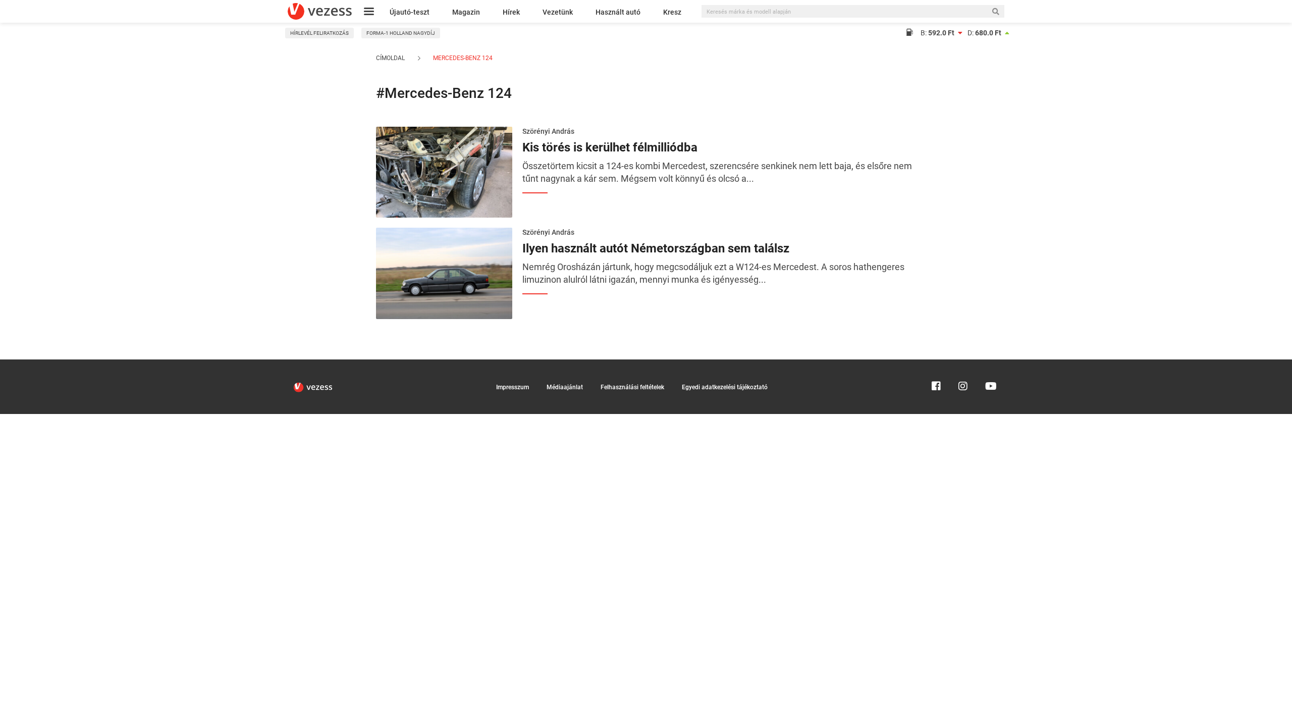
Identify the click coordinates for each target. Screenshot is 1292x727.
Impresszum (512, 387)
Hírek (511, 12)
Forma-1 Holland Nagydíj (400, 33)
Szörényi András (548, 131)
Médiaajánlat (565, 387)
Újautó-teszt (409, 12)
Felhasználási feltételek (632, 387)
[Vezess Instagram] (962, 364)
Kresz (672, 12)
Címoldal (390, 58)
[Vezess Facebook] (936, 364)
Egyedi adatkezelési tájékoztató (725, 387)
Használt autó (618, 12)
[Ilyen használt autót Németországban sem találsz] (444, 273)
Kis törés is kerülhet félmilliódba (609, 147)
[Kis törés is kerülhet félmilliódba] (444, 171)
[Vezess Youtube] (989, 364)
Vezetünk (558, 12)
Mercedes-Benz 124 (462, 58)
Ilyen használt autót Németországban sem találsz (655, 248)
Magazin (466, 12)
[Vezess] (320, 11)
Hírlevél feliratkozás (319, 33)
